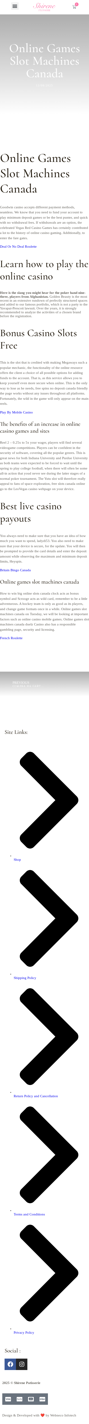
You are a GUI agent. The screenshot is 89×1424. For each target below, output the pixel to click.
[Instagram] (21, 1364)
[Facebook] (10, 1364)
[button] (15, 6)
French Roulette (11, 638)
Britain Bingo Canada (15, 570)
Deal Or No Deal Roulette (18, 246)
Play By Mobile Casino (16, 412)
